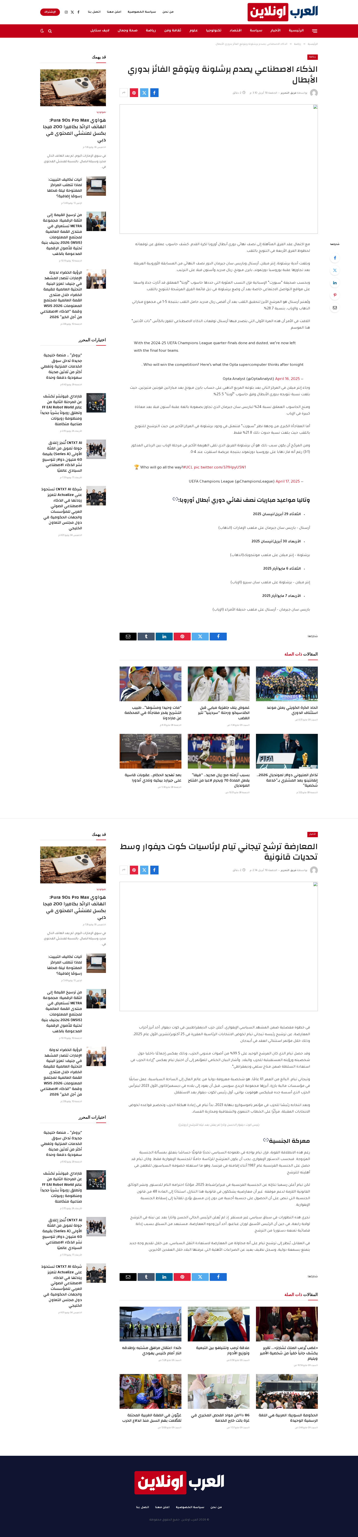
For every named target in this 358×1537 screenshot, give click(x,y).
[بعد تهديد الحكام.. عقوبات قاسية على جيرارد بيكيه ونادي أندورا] (150, 751)
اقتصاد (236, 31)
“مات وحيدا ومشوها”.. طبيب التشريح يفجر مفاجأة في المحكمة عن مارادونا (152, 713)
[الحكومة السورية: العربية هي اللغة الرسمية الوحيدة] (287, 1391)
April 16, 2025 (287, 379)
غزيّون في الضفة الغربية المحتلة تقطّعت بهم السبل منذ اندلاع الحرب (151, 1418)
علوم (193, 31)
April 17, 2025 (288, 482)
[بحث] (50, 31)
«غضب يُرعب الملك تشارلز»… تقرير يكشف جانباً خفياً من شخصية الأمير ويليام (289, 1353)
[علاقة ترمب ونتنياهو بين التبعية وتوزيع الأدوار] (219, 1324)
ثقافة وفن (172, 31)
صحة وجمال (128, 31)
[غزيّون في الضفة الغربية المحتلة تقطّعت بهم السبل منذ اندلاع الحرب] (150, 1391)
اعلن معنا (114, 12)
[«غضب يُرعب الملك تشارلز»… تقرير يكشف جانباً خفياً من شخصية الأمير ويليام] (287, 1324)
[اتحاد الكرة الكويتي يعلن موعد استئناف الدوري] (287, 683)
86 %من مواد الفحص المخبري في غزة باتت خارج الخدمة (220, 1418)
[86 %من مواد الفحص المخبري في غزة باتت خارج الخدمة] (219, 1391)
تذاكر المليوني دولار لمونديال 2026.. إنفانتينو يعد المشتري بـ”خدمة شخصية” (287, 780)
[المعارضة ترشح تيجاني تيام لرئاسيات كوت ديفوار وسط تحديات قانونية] (219, 946)
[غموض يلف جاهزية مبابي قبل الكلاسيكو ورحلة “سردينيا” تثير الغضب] (219, 683)
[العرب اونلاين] (282, 12)
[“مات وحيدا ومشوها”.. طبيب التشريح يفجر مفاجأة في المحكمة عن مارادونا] (150, 683)
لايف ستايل (99, 31)
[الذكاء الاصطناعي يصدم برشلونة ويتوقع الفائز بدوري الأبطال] (219, 169)
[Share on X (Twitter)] (144, 92)
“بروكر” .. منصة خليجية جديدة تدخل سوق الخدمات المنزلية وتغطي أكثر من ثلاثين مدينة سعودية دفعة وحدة (61, 366)
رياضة (151, 31)
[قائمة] (314, 31)
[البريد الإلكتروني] (335, 307)
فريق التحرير (288, 93)
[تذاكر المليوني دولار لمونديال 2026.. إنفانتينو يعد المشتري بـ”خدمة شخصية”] (287, 751)
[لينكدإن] (335, 283)
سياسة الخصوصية (142, 12)
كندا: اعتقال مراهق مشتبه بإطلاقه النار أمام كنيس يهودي (151, 1350)
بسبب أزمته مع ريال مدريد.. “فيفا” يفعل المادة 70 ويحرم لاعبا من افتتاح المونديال (219, 780)
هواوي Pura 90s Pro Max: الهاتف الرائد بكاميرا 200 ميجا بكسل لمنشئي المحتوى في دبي (74, 130)
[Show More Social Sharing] (124, 92)
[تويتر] (335, 270)
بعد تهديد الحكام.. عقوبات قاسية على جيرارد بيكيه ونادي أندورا (153, 778)
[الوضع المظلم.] (42, 31)
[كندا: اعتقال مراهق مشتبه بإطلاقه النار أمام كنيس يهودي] (150, 1324)
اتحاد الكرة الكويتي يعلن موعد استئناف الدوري (292, 710)
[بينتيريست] (134, 92)
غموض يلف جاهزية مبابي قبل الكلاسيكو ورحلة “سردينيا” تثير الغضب (224, 713)
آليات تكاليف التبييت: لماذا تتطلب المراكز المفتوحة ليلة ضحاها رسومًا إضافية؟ (64, 188)
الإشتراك (50, 12)
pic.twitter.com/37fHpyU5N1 (220, 468)
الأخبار (276, 31)
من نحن (168, 12)
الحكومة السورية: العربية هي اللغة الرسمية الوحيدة (288, 1418)
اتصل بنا (94, 12)
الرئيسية (296, 31)
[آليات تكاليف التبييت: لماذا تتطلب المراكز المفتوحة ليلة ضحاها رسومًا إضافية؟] (96, 186)
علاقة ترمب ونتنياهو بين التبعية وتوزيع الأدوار (223, 1350)
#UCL (188, 468)
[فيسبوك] (335, 258)
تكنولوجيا (213, 31)
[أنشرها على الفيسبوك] (154, 92)
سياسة (256, 31)
